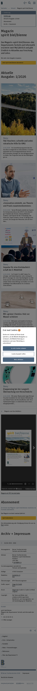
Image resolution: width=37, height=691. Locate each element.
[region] (18, 345)
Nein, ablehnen (18, 359)
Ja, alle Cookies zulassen (18, 348)
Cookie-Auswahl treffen (19, 354)
